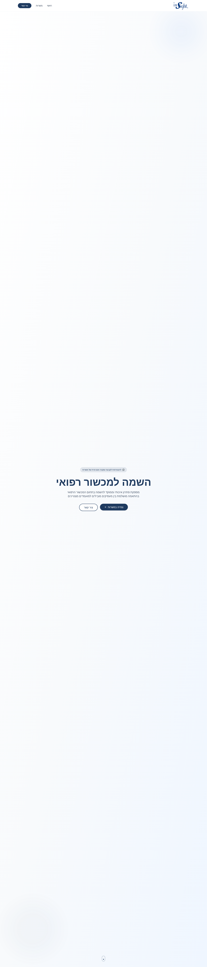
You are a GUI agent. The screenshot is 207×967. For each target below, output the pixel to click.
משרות (39, 5)
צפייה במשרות (115, 507)
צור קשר (24, 5)
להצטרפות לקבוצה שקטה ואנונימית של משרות (101, 469)
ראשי (49, 5)
